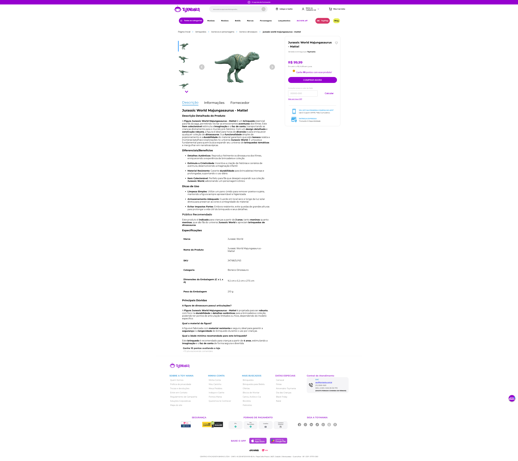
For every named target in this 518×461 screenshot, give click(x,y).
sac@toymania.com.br (323, 382)
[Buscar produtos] (263, 9)
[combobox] (238, 9)
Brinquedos (201, 32)
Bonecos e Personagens (223, 32)
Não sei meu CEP (295, 99)
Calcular (329, 93)
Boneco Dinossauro (248, 32)
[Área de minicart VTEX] (337, 9)
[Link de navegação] (187, 9)
